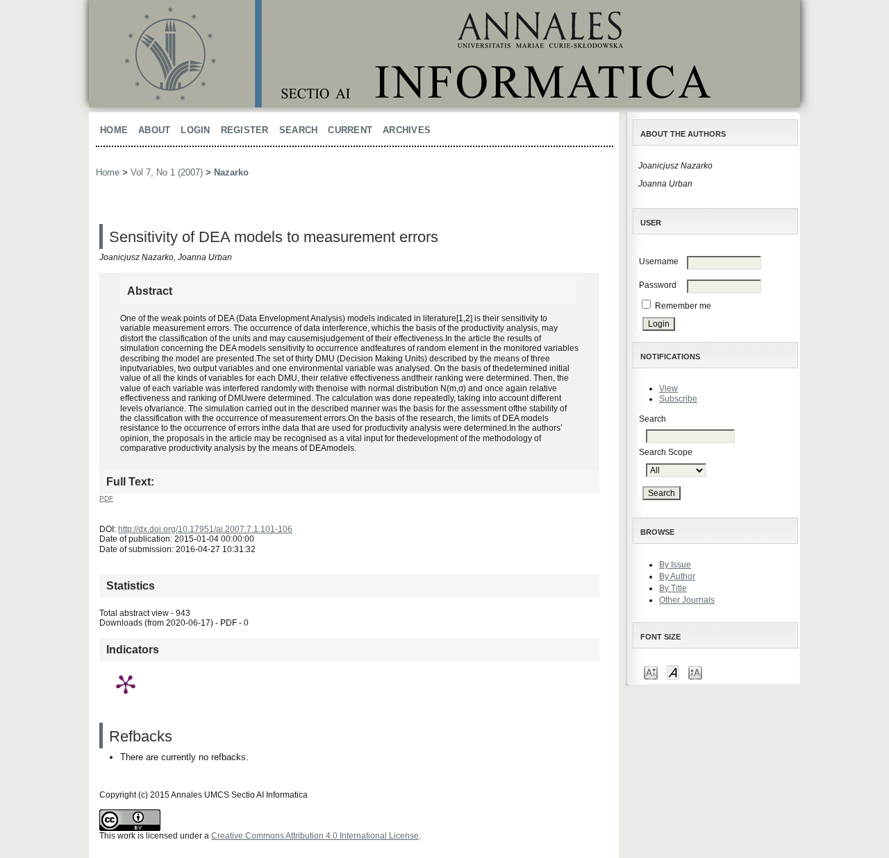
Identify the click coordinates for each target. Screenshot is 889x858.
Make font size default (673, 672)
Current (350, 130)
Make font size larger (695, 672)
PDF (106, 498)
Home (114, 130)
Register (245, 130)
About (154, 130)
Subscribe (678, 399)
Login (195, 130)
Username (659, 261)
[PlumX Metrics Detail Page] (125, 684)
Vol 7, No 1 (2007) (167, 172)
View (668, 388)
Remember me (683, 306)
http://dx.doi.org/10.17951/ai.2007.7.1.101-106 (205, 529)
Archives (407, 130)
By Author (677, 576)
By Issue (675, 564)
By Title (673, 588)
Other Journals (687, 600)
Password (657, 285)
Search (298, 130)
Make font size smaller (651, 672)
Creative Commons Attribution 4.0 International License (315, 836)
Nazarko (231, 172)
